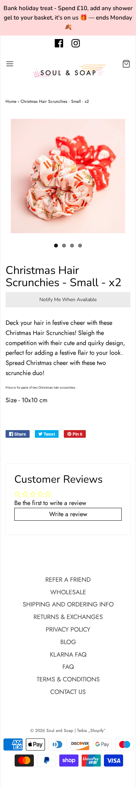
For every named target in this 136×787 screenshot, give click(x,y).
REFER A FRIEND (68, 579)
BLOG (68, 642)
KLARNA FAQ (68, 654)
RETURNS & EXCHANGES (68, 616)
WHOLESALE (68, 592)
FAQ (68, 666)
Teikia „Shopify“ (91, 730)
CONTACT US (68, 691)
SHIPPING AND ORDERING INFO (68, 604)
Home (11, 101)
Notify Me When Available (68, 299)
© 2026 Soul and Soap (51, 730)
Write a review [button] (68, 514)
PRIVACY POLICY (68, 629)
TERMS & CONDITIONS (68, 679)
